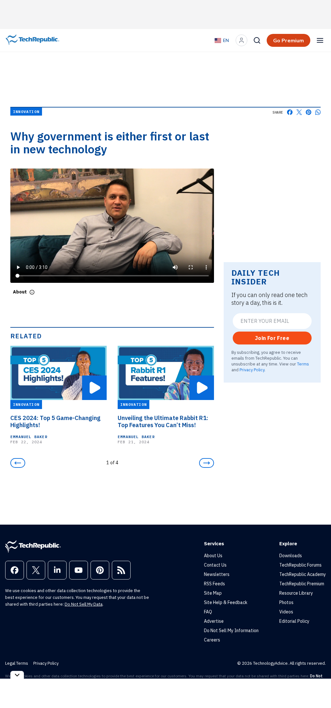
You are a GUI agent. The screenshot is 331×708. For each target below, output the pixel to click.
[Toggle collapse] (17, 675)
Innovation (26, 111)
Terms (303, 363)
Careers (212, 640)
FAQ (208, 612)
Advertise (214, 621)
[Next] (206, 463)
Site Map (213, 593)
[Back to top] (318, 688)
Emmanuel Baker (29, 436)
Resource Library (296, 593)
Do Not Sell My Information (231, 630)
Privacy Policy (252, 369)
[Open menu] (320, 40)
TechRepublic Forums (300, 565)
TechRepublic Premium (301, 584)
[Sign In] (241, 40)
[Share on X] (299, 112)
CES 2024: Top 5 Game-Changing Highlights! (55, 422)
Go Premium (288, 40)
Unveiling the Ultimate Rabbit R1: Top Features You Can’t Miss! (163, 422)
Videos (286, 612)
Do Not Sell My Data (83, 604)
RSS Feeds (214, 584)
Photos (286, 602)
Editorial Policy (294, 621)
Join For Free (272, 338)
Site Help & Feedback (225, 602)
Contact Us (215, 565)
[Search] (257, 40)
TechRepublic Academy (302, 574)
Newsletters (217, 574)
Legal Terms (16, 663)
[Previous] (17, 463)
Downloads (290, 556)
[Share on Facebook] (290, 112)
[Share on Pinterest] (308, 112)
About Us (213, 556)
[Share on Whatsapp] (318, 112)
